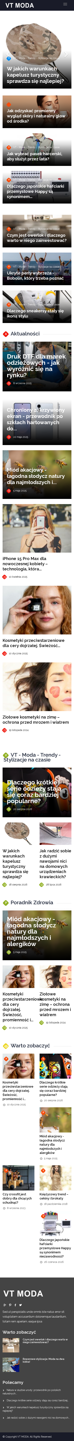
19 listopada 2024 (19, 730)
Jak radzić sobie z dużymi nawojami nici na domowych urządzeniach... (33, 71)
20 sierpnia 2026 (22, 809)
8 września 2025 (22, 383)
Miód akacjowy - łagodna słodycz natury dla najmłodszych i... (36, 476)
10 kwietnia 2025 (18, 576)
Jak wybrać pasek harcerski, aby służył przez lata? (34, 156)
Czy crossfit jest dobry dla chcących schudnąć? (17, 1198)
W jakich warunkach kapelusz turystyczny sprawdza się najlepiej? (15, 863)
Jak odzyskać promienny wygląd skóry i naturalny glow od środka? (36, 116)
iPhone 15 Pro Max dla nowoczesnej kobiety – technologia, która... (25, 563)
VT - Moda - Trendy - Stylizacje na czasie (34, 52)
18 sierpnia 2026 (18, 884)
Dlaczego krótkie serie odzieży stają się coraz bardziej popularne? (34, 791)
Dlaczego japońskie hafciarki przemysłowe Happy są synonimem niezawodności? (55, 1248)
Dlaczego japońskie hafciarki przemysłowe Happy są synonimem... (35, 191)
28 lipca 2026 (53, 884)
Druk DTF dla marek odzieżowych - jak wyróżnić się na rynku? (36, 366)
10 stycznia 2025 (18, 653)
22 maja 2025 (20, 437)
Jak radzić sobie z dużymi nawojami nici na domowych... (38, 1417)
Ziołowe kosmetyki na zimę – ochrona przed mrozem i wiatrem (36, 720)
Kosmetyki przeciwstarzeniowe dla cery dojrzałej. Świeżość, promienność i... (18, 1091)
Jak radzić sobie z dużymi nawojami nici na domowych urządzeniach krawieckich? (55, 863)
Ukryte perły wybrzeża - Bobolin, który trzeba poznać (35, 276)
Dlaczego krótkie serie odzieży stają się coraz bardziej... (38, 1400)
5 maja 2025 (20, 490)
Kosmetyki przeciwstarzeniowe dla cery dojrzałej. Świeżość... (34, 643)
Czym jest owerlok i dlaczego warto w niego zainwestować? (37, 238)
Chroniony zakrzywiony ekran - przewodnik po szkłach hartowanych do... (36, 419)
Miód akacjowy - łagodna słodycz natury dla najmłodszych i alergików (31, 931)
